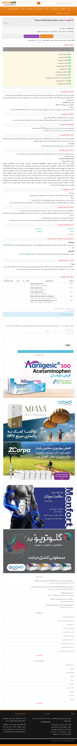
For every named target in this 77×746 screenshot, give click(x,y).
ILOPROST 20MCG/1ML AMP (36, 288)
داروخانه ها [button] (30, 9)
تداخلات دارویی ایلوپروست (62, 66)
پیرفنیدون (72, 669)
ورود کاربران (59, 13)
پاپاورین (72, 231)
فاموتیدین (72, 684)
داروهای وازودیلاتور (54, 31)
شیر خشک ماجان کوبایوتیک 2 (67, 643)
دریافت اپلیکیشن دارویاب (47, 36)
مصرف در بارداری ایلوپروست (62, 81)
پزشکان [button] (23, 9)
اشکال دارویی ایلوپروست (63, 84)
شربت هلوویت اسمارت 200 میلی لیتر (66, 651)
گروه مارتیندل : (69, 28)
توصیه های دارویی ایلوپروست (62, 72)
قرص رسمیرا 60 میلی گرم (68, 632)
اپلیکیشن (63, 9)
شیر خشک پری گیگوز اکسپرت (67, 640)
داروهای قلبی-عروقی (63, 31)
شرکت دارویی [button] (39, 9)
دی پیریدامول (71, 229)
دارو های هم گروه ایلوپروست (62, 75)
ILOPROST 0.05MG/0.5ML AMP (36, 284)
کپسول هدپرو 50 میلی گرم (68, 617)
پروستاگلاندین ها (62, 28)
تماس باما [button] (67, 13)
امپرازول (72, 676)
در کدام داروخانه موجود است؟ (31, 36)
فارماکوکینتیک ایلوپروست (63, 60)
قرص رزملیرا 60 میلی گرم (69, 636)
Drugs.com (28, 254)
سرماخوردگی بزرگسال (69, 665)
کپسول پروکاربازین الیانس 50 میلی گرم (66, 621)
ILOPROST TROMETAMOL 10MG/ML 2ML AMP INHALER (42, 296)
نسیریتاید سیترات (38, 229)
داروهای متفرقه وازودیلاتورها (43, 31)
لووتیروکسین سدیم (70, 672)
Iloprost (6, 23)
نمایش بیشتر (39, 655)
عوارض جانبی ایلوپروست (63, 63)
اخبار (47, 9)
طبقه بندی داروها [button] (13, 9)
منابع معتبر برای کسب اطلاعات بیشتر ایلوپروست (57, 78)
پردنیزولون (72, 692)
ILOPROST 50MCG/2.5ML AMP (36, 292)
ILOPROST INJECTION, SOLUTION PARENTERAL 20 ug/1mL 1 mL (43, 300)
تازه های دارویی (54, 9)
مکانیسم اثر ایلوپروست (63, 57)
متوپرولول (72, 699)
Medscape (10, 245)
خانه (69, 9)
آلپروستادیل (39, 231)
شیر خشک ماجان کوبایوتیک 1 (67, 647)
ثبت (45, 351)
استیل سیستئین (70, 688)
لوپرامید (72, 680)
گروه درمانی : (70, 31)
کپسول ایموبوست (70, 624)
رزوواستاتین (71, 695)
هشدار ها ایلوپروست (64, 69)
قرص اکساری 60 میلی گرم (68, 628)
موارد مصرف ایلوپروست (63, 54)
